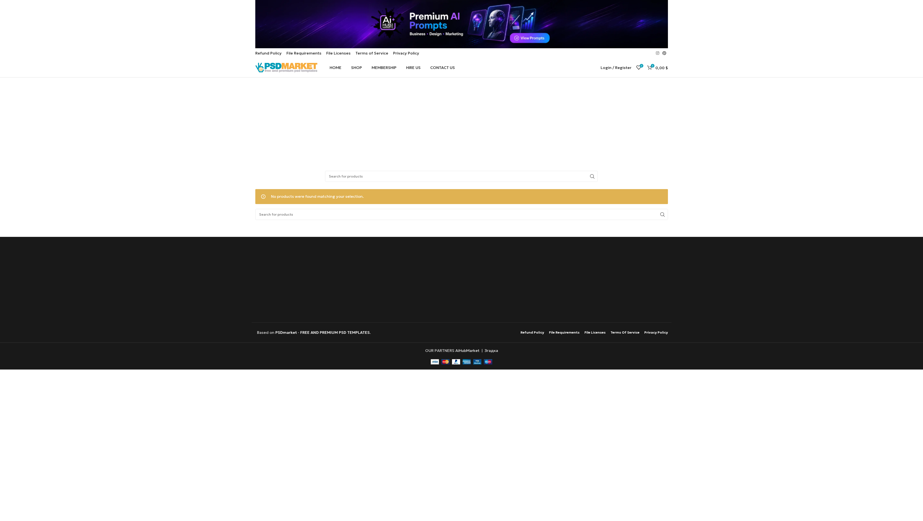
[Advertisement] (461, 121)
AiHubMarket (467, 350)
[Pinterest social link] (664, 53)
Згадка (491, 350)
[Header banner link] (461, 24)
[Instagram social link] (657, 53)
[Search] (592, 176)
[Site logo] (286, 67)
